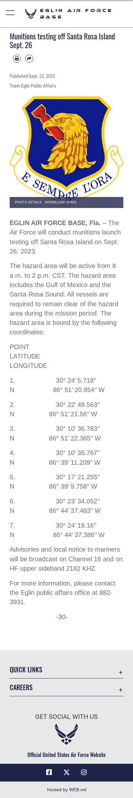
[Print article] (17, 58)
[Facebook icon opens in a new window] (49, 772)
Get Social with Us (66, 716)
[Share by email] (29, 58)
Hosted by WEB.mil (66, 789)
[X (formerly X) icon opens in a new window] (66, 772)
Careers (21, 687)
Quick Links (26, 669)
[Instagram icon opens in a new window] (84, 772)
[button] (10, 13)
